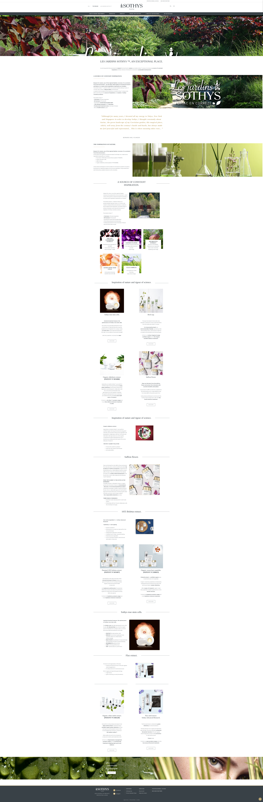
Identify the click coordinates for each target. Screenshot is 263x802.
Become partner (165, 1)
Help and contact (143, 793)
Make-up (122, 13)
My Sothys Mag (168, 13)
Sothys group (129, 791)
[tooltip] (171, 6)
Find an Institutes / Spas (131, 793)
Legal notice (125, 799)
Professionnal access (159, 788)
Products (112, 13)
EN (88, 6)
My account (141, 791)
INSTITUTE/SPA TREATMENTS (96, 13)
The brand (95, 6)
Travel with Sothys (135, 13)
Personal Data (132, 799)
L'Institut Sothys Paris (152, 13)
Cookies (138, 799)
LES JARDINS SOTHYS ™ (106, 6)
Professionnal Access (153, 1)
